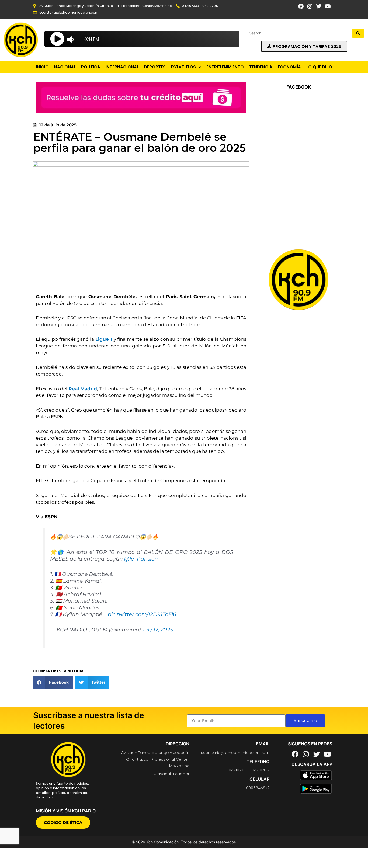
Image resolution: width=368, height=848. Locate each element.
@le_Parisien (141, 559)
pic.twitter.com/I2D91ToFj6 (142, 614)
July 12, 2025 (157, 630)
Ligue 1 (103, 339)
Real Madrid (82, 388)
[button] (53, 682)
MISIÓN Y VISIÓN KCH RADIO (66, 811)
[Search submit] (358, 33)
